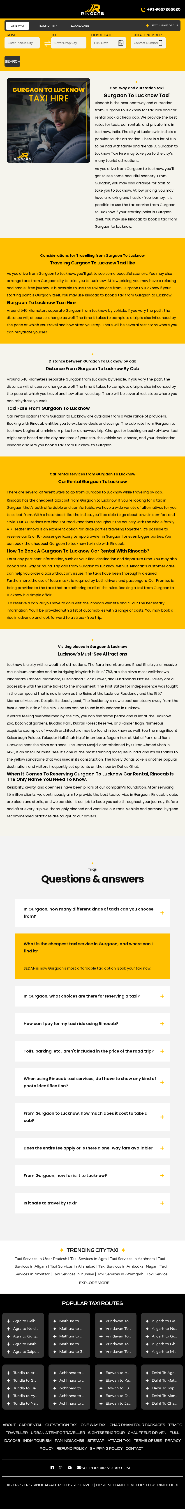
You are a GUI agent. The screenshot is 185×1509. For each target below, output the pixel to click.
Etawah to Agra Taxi (123, 1373)
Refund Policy (71, 1448)
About (9, 1424)
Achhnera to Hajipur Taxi (81, 1403)
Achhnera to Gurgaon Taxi (82, 1373)
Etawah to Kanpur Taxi (126, 1380)
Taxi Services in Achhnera (132, 1259)
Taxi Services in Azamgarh (120, 1274)
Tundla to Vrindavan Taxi (35, 1373)
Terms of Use (148, 1440)
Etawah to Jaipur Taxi (124, 1403)
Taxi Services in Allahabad (72, 1266)
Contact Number (146, 35)
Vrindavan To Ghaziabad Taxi (131, 1344)
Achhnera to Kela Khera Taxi (84, 1388)
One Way (17, 25)
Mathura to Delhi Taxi (78, 1321)
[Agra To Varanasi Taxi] (48, 120)
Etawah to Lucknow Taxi (127, 1388)
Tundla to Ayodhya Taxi (33, 1396)
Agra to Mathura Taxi (32, 1344)
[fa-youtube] (72, 1467)
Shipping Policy (106, 1448)
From (10, 35)
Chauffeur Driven (147, 1432)
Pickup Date (102, 35)
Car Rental (30, 1424)
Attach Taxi (119, 1440)
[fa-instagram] (63, 1467)
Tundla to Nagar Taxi (31, 1403)
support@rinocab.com (105, 1467)
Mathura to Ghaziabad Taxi (83, 1344)
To (53, 35)
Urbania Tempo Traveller (58, 1432)
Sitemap (96, 1440)
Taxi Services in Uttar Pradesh (41, 1259)
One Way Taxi (93, 1424)
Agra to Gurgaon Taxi (32, 1336)
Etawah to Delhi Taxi (124, 1396)
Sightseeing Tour (106, 1432)
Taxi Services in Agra (88, 1259)
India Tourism (37, 1440)
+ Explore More (92, 1283)
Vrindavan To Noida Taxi (127, 1328)
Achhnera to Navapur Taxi (82, 1396)
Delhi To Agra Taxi (168, 1373)
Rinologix (167, 1485)
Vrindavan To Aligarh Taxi (128, 1351)
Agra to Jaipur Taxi (29, 1351)
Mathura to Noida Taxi (79, 1328)
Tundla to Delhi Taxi (30, 1388)
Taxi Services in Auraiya (73, 1274)
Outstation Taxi (61, 1424)
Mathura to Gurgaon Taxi (81, 1336)
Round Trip (48, 25)
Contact (134, 1448)
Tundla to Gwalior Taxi (33, 1380)
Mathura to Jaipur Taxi (79, 1351)
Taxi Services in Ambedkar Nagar (127, 1266)
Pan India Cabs (69, 1440)
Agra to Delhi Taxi (29, 1321)
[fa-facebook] (54, 1467)
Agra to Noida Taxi (29, 1328)
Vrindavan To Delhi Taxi (126, 1321)
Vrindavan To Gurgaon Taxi (129, 1336)
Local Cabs (80, 25)
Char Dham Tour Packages (137, 1424)
